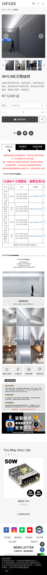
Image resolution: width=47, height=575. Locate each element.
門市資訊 (7, 537)
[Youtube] (30, 530)
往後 (14, 455)
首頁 (3, 10)
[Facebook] (6, 530)
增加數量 (42, 112)
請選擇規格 (16, 106)
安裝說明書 (37, 146)
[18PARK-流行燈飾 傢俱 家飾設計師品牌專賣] (9, 3)
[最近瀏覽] (42, 544)
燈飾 (9, 10)
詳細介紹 (9, 146)
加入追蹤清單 (42, 119)
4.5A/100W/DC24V (35, 196)
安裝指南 (29, 537)
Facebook (19, 133)
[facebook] (42, 549)
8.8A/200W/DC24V (35, 209)
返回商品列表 (24, 514)
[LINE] (22, 530)
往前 (6, 455)
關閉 (44, 559)
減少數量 (4, 112)
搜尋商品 (38, 3)
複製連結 (31, 133)
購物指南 (18, 537)
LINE (25, 133)
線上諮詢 (12, 542)
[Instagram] (14, 530)
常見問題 (39, 537)
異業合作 (34, 542)
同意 (6, 571)
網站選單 (43, 3)
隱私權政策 (24, 567)
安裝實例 (22, 146)
